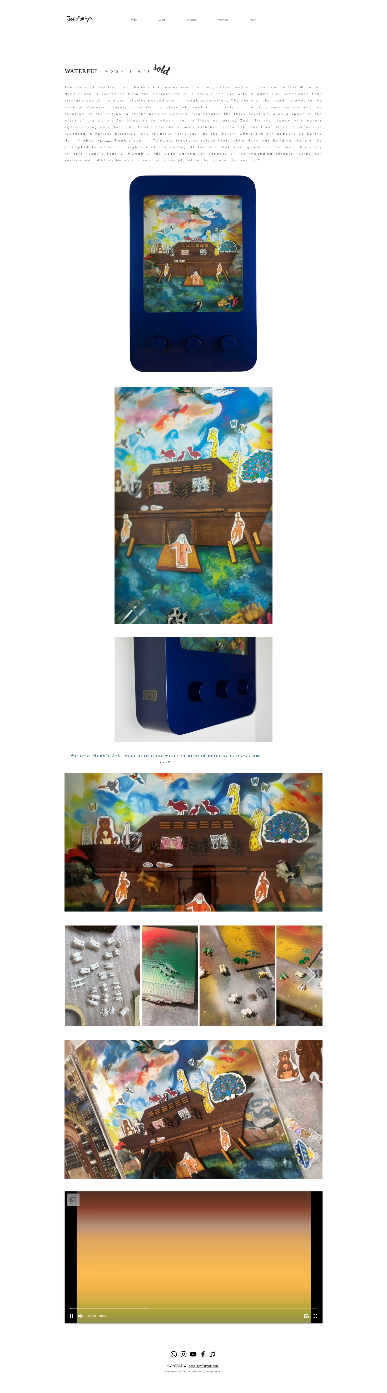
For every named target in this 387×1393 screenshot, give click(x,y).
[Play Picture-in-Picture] (306, 1316)
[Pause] (71, 1316)
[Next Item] (311, 976)
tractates (187, 140)
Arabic (85, 140)
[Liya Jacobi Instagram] (183, 1354)
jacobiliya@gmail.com (203, 1365)
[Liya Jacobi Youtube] (193, 1354)
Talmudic (163, 140)
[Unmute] (80, 1316)
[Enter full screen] (315, 1316)
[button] (162, 19)
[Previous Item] (76, 976)
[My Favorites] (213, 1354)
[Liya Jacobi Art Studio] (203, 1354)
